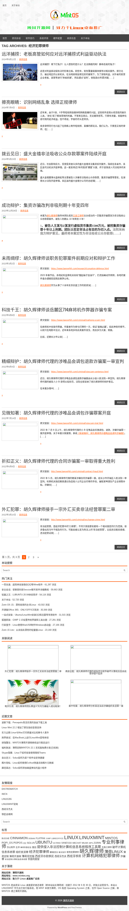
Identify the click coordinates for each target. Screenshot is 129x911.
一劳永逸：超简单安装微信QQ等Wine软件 (22, 584)
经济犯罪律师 (39, 852)
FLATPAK (40, 838)
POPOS (18, 842)
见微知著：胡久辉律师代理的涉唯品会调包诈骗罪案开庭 (56, 412)
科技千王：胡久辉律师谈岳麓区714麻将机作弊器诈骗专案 (57, 309)
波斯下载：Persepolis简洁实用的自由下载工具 (24, 722)
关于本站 (16, 5)
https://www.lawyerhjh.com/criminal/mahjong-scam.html (78, 320)
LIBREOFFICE (57, 838)
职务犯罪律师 (73, 852)
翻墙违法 (54, 852)
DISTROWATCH (10, 789)
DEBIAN (31, 838)
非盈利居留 (33, 859)
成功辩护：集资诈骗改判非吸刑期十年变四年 (45, 205)
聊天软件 (62, 852)
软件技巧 (30, 38)
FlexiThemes (76, 907)
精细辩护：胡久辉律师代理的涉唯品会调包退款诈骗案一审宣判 (63, 361)
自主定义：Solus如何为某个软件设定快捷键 (23, 757)
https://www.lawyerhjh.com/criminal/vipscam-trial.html (77, 423)
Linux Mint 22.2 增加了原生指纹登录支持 (21, 727)
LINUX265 (7, 799)
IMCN (4, 794)
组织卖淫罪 (22, 852)
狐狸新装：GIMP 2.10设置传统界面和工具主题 (24, 620)
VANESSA (66, 843)
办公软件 (11, 847)
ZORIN (97, 842)
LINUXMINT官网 (10, 804)
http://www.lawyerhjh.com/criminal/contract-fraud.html (77, 471)
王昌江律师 (78, 215)
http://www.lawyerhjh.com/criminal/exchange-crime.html (78, 519)
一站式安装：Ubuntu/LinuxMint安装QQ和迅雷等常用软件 (29, 615)
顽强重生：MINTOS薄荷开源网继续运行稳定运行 (26, 742)
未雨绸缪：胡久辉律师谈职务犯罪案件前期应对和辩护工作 (58, 258)
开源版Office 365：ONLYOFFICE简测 (20, 610)
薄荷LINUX (113, 852)
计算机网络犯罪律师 (101, 855)
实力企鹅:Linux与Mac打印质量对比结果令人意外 (25, 732)
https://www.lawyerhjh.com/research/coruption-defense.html (80, 268)
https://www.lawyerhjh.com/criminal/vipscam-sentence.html (80, 371)
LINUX (71, 837)
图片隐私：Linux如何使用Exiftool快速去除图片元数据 (28, 763)
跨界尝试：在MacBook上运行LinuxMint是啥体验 (25, 737)
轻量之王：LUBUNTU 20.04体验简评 (19, 594)
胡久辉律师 (52, 215)
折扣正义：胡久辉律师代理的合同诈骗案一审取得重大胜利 (58, 461)
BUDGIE (5, 838)
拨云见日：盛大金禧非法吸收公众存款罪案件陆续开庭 (54, 153)
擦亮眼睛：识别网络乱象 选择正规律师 (39, 102)
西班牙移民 (74, 856)
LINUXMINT (91, 837)
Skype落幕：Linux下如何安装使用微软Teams (24, 752)
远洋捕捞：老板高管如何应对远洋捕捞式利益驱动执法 (54, 53)
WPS (91, 843)
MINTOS (111, 838)
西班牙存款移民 (44, 856)
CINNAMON (19, 838)
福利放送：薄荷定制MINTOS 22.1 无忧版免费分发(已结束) (30, 747)
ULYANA (57, 843)
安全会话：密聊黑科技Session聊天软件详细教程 (25, 589)
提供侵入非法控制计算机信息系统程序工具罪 (69, 847)
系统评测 (43, 38)
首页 (5, 5)
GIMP (48, 838)
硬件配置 (57, 38)
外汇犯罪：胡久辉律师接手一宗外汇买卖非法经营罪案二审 (58, 509)
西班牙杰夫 (7, 809)
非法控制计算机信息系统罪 (16, 859)
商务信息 (71, 38)
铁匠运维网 (7, 814)
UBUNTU (43, 842)
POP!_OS (7, 842)
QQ (24, 843)
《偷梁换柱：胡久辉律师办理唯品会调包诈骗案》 (100, 433)
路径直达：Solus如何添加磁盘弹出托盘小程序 (24, 768)
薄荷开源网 (15, 856)
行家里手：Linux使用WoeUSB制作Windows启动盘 (26, 625)
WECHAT (76, 843)
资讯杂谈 (16, 38)
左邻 (18, 847)
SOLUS (31, 843)
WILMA (85, 843)
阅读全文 (121, 92)
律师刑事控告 (25, 847)
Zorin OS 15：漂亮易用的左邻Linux (19, 604)
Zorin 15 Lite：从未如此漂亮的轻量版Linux (22, 630)
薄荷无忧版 (28, 856)
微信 (34, 847)
